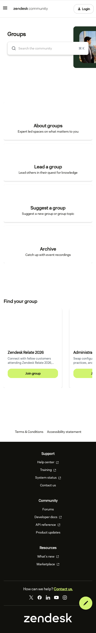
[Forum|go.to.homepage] (31, 9)
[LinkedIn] (48, 597)
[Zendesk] (48, 621)
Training (46, 470)
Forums (48, 509)
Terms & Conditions (29, 432)
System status (46, 477)
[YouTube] (56, 597)
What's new (46, 556)
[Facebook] (39, 597)
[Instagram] (64, 597)
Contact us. (63, 589)
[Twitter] (31, 597)
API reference (46, 525)
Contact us (48, 485)
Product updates (48, 532)
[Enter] (11, 48)
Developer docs (46, 517)
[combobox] (48, 48)
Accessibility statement (64, 432)
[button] (85, 603)
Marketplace (46, 564)
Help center (46, 462)
